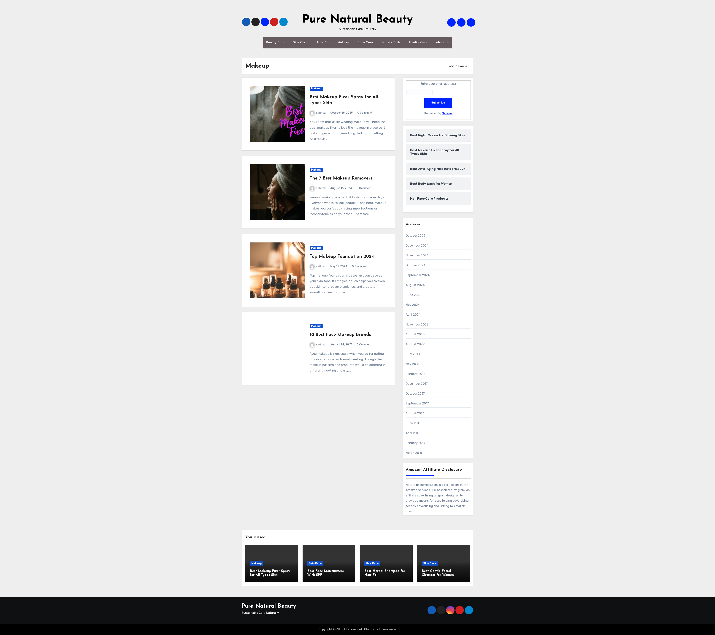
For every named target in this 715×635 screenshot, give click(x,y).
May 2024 (413, 305)
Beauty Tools (391, 42)
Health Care (418, 42)
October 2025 (415, 235)
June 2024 (414, 295)
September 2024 (418, 275)
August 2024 (415, 285)
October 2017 (415, 393)
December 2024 (417, 245)
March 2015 (414, 453)
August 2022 (415, 344)
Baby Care (366, 42)
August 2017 (415, 413)
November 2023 (417, 324)
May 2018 (412, 364)
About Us (442, 42)
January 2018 (415, 374)
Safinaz (447, 113)
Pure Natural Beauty (357, 19)
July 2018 (413, 354)
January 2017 (415, 443)
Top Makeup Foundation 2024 (342, 256)
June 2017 (413, 423)
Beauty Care (276, 42)
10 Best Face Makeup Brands (340, 335)
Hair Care (324, 42)
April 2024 (413, 314)
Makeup (343, 42)
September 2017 (417, 403)
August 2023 (415, 334)
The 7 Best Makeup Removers (341, 178)
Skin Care (300, 42)
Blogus (369, 629)
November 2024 (417, 255)
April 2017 (413, 433)
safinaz (321, 112)
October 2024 (415, 265)
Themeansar (387, 629)
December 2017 (417, 383)
